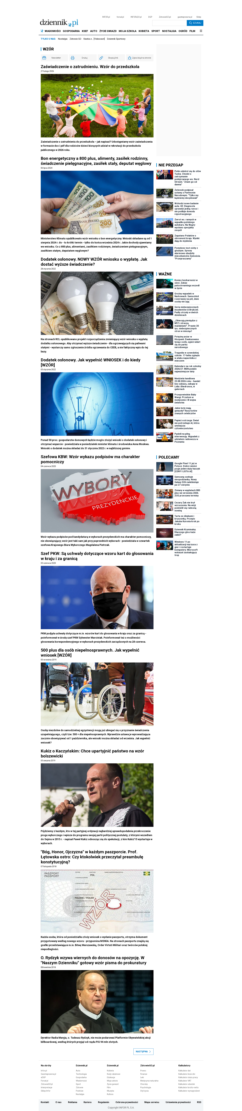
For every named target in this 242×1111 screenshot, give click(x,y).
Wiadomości (81, 1081)
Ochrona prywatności (127, 1102)
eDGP (43, 1077)
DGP (150, 17)
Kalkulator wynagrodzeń (189, 1091)
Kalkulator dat (184, 1071)
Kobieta (110, 1071)
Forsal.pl (44, 1081)
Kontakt (45, 1102)
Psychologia (145, 1087)
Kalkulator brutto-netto (188, 1087)
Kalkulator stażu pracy (188, 1077)
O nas (58, 1102)
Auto (78, 1071)
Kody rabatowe (113, 1074)
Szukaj (197, 23)
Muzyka (110, 1091)
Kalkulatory (184, 1065)
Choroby (144, 1084)
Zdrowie (79, 1087)
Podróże (79, 1091)
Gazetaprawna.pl (48, 1074)
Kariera (87, 1102)
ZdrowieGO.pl (165, 17)
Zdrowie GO (75, 39)
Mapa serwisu (151, 1102)
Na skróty (46, 1065)
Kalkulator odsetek (186, 1084)
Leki (142, 1077)
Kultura (110, 1094)
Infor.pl (44, 1071)
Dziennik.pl (81, 1065)
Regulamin (103, 1102)
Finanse (143, 1074)
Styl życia (144, 1091)
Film (109, 1087)
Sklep (198, 17)
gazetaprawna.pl (185, 17)
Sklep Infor (45, 1091)
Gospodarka (81, 1077)
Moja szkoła (112, 1081)
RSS (199, 1102)
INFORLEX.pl (136, 17)
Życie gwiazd (112, 1084)
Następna (142, 1051)
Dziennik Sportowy (116, 39)
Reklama (72, 1102)
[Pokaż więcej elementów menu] (200, 31)
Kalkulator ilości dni (186, 1074)
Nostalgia (62, 39)
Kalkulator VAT (184, 1081)
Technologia (81, 1074)
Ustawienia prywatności (178, 1102)
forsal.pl (120, 17)
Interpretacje (46, 1087)
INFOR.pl (106, 17)
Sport (78, 1084)
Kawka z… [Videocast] (94, 39)
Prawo (143, 1071)
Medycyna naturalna (149, 1081)
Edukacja (111, 1077)
